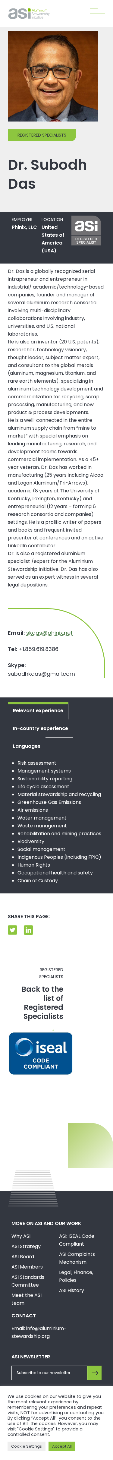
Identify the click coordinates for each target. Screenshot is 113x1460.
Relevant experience (38, 710)
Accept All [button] (62, 1446)
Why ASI (20, 1236)
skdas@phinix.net (49, 633)
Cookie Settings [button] (26, 1446)
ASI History (71, 1290)
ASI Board (22, 1256)
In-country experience (40, 728)
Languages (26, 746)
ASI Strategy (26, 1246)
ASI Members (27, 1266)
